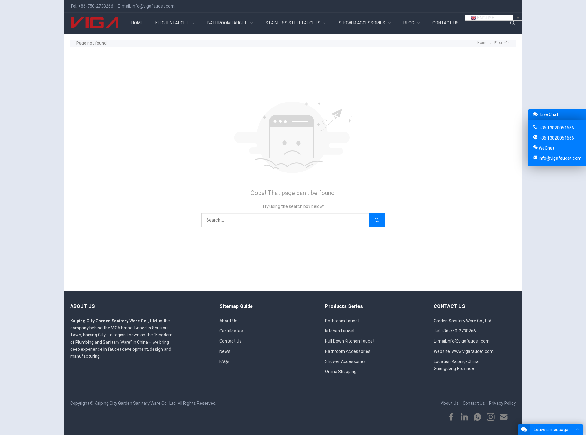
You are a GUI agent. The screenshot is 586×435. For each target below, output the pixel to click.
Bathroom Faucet (342, 320)
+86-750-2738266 (95, 6)
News (224, 351)
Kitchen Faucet (340, 330)
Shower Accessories (345, 361)
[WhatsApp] (477, 417)
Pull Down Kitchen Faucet (349, 341)
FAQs (224, 361)
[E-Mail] (504, 417)
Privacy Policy (502, 403)
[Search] (512, 23)
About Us (228, 320)
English (485, 18)
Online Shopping (340, 371)
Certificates (231, 330)
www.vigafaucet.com (473, 351)
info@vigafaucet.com (153, 6)
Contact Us (230, 341)
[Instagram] (491, 417)
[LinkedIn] (464, 417)
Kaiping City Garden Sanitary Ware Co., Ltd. (136, 403)
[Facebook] (451, 417)
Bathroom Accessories (348, 351)
